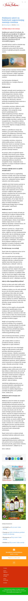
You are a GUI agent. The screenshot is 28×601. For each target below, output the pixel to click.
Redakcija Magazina (7, 24)
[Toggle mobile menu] (25, 2)
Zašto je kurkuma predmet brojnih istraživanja (14, 533)
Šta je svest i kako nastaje (17, 542)
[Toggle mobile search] (22, 2)
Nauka (18, 24)
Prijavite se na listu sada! (14, 557)
